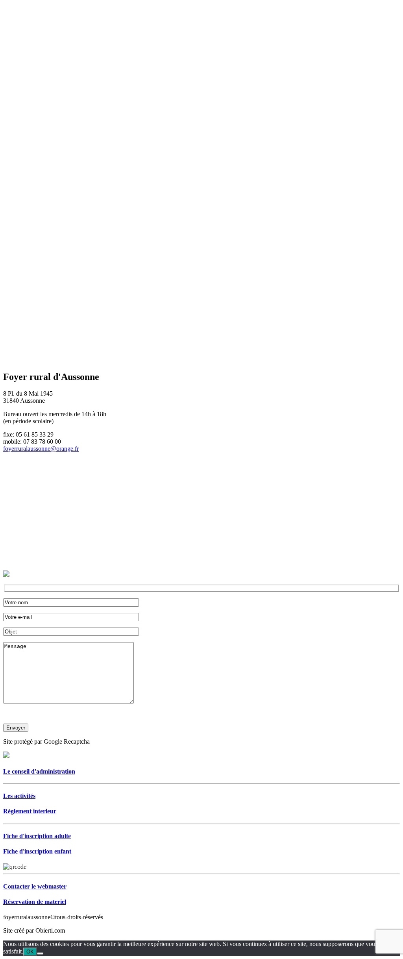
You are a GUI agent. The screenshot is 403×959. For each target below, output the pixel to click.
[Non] (40, 953)
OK (30, 952)
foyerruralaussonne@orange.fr (41, 448)
